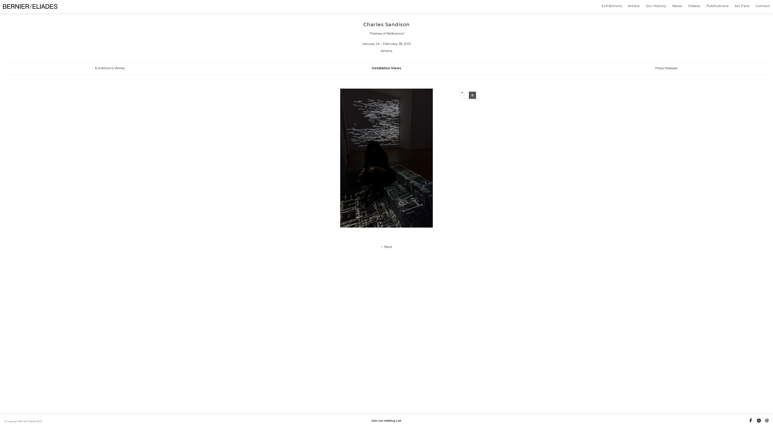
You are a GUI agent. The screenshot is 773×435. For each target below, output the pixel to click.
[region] (386, 158)
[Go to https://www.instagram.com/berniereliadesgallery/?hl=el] (759, 421)
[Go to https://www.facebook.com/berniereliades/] (751, 420)
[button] (110, 68)
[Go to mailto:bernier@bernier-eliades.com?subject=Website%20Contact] (767, 421)
